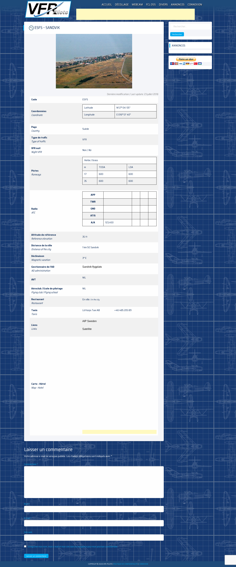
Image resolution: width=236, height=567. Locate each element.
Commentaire (31, 464)
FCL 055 (151, 4)
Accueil (107, 4)
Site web (28, 532)
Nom (27, 504)
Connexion (195, 4)
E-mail (27, 518)
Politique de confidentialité (125, 564)
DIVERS (163, 4)
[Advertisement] (135, 14)
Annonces (177, 4)
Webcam (137, 4)
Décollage (122, 4)
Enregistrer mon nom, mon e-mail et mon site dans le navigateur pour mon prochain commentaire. (73, 546)
